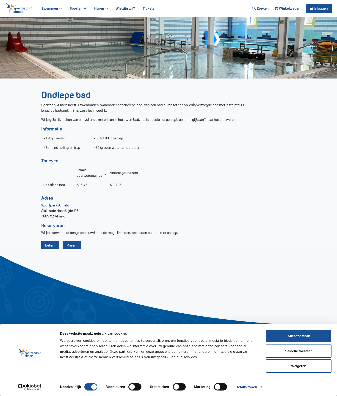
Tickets (149, 8)
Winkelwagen (289, 8)
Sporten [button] (76, 8)
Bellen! (50, 245)
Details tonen (246, 387)
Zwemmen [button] (50, 8)
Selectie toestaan (298, 351)
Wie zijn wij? (125, 8)
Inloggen (321, 8)
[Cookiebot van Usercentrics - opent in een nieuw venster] (30, 387)
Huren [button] (99, 8)
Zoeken (262, 8)
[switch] (134, 387)
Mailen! (71, 245)
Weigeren (298, 366)
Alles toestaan (298, 336)
